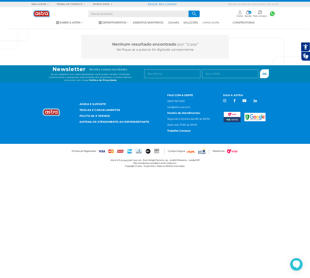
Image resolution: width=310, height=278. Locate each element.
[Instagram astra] (225, 100)
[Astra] (41, 14)
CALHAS (173, 22)
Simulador (38, 4)
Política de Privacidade (103, 80)
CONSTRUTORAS (244, 22)
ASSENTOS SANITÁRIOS (148, 22)
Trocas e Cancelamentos (100, 110)
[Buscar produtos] (194, 14)
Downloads (101, 4)
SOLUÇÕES (190, 22)
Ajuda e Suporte (93, 104)
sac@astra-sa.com (178, 107)
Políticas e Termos (95, 115)
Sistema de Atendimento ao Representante (114, 121)
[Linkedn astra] (255, 100)
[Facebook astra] (234, 100)
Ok (264, 73)
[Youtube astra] (244, 100)
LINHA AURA (210, 22)
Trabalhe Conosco (69, 4)
